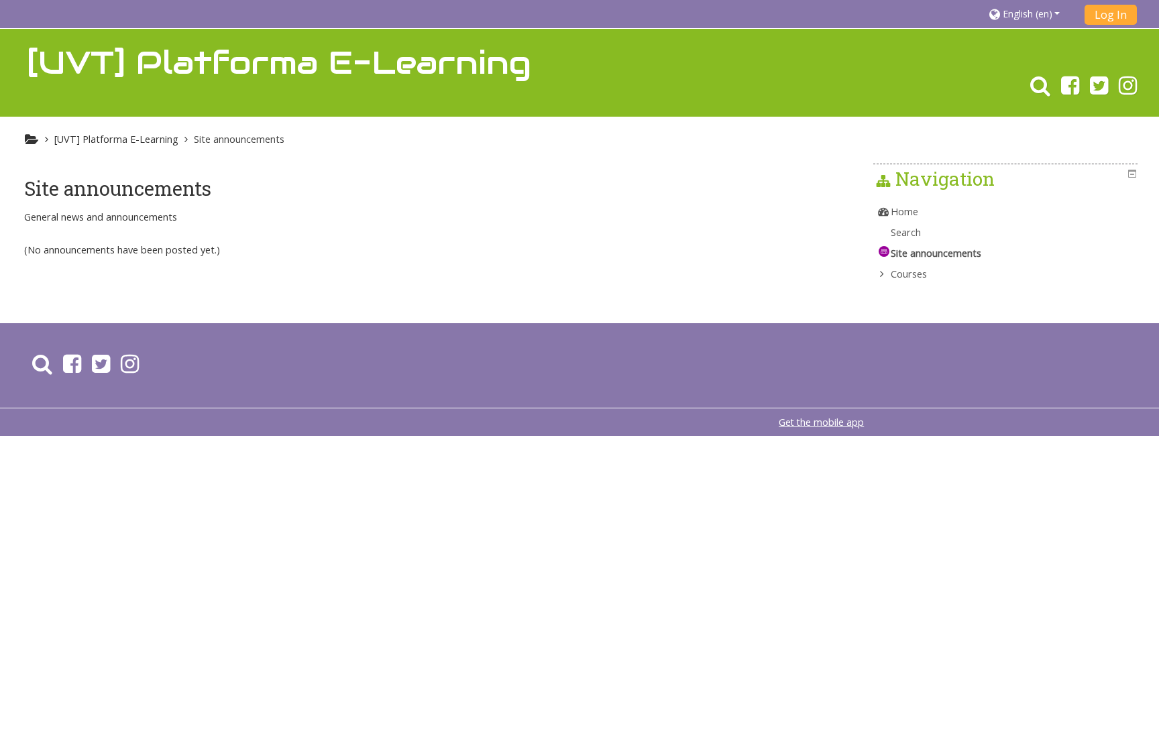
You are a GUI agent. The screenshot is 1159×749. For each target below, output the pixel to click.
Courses (909, 274)
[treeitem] (1007, 212)
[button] (1032, 13)
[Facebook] (1070, 89)
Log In (1111, 14)
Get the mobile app (821, 422)
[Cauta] (1037, 89)
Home (904, 211)
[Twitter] (1099, 89)
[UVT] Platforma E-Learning (116, 139)
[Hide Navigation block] (1132, 174)
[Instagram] (1130, 89)
